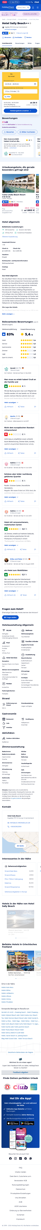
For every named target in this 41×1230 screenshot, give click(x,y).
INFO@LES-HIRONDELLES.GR (20, 823)
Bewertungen (19, 43)
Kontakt (28, 2)
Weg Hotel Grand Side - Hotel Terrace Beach (16, 1038)
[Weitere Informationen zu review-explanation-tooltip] (27, 33)
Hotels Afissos (6, 996)
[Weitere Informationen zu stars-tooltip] (30, 23)
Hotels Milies (6, 990)
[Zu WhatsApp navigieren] (30, 1158)
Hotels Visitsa (6, 999)
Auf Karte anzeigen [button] (11, 29)
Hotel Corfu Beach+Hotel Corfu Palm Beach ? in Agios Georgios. (20, 1024)
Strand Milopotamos (12, 887)
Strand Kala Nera (11, 871)
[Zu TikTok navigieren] (20, 1158)
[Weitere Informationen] (22, 210)
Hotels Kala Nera (7, 987)
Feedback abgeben (20, 1072)
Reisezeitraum (9, 81)
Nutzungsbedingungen (20, 1185)
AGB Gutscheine (21, 1206)
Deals (4, 2)
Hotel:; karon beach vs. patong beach (14, 1036)
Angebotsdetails (16, 798)
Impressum (20, 1219)
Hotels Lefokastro (7, 993)
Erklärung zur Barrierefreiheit (20, 1211)
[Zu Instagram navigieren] (15, 1158)
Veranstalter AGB (20, 1181)
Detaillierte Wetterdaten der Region (20, 1052)
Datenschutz (20, 1189)
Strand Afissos (10, 875)
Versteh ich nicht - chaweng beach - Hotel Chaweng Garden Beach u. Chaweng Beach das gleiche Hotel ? (20, 1012)
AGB (20, 1202)
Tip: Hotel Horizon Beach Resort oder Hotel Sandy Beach (20, 1018)
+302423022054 (15, 826)
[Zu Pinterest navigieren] (25, 1158)
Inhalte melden (20, 1172)
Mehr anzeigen (7, 314)
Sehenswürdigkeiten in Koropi (16, 892)
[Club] (14, 15)
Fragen (37, 43)
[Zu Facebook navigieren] (10, 1158)
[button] (16, 59)
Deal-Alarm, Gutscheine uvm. (20, 1176)
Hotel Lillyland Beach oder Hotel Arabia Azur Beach (19, 1015)
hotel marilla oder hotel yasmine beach (15, 1027)
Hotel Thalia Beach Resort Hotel (12, 1030)
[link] (33, 7)
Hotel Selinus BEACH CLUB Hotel (12, 1033)
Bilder (30, 43)
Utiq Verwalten (20, 1198)
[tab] (11, 75)
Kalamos (8, 883)
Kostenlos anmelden (30, 14)
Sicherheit (20, 1215)
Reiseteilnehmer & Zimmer (13, 88)
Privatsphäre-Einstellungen (20, 1193)
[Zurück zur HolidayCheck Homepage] (8, 7)
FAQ (20, 1168)
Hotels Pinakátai (7, 1002)
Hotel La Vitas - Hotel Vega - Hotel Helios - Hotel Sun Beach (20, 1021)
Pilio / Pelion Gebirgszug (14, 879)
